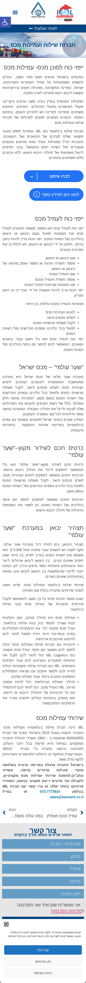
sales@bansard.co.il (66, 797)
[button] (5, 22)
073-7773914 (50, 792)
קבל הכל (43, 950)
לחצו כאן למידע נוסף (60, 194)
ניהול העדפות (43, 973)
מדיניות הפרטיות (66, 911)
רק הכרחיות (43, 961)
